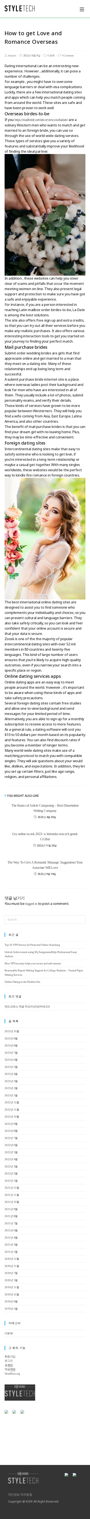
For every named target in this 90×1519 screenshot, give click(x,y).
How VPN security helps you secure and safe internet (33, 963)
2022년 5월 (11, 1152)
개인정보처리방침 (16, 1425)
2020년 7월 (11, 1273)
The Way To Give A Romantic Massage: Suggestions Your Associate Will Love (45, 864)
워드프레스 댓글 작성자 (19, 1006)
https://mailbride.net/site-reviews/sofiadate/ (41, 120)
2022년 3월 (11, 1166)
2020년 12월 (12, 1258)
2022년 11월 (12, 1109)
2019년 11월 (12, 1287)
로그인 (9, 1360)
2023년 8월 (11, 1045)
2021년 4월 (11, 1237)
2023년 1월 (11, 1095)
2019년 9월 (11, 1301)
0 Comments (68, 55)
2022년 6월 (11, 1145)
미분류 (51, 55)
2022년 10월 (12, 1116)
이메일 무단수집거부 (45, 1425)
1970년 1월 (11, 1308)
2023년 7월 (11, 1052)
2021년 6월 (11, 1230)
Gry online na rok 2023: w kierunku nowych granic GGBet (45, 836)
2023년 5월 (11, 1067)
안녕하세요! (41, 1006)
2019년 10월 (12, 1294)
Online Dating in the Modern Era (22, 981)
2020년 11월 (12, 1266)
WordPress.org (12, 1373)
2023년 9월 (11, 1038)
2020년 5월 (11, 1280)
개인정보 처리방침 (20, 1494)
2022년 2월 (11, 1173)
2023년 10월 (12, 1031)
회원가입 (10, 1356)
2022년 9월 (11, 1123)
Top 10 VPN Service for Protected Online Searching (32, 944)
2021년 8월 (11, 1216)
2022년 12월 (12, 1102)
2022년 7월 (11, 1138)
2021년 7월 (11, 1223)
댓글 (10, 1369)
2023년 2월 (11, 1088)
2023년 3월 (11, 1081)
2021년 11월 (12, 1195)
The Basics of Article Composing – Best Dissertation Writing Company (45, 808)
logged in (31, 904)
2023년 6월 (11, 1059)
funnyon (12, 55)
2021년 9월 (11, 1209)
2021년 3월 (11, 1244)
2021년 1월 (11, 1251)
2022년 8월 (11, 1130)
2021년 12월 (12, 1187)
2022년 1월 (11, 1180)
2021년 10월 (12, 1202)
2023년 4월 (11, 1074)
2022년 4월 (11, 1159)
